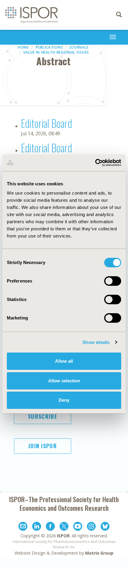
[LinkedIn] (36, 527)
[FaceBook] (50, 527)
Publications (49, 47)
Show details (96, 342)
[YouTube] (77, 527)
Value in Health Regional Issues (56, 52)
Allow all (64, 361)
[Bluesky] (105, 527)
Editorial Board (46, 123)
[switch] (112, 281)
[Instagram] (91, 527)
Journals (79, 47)
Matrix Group (99, 553)
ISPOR (63, 535)
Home (23, 47)
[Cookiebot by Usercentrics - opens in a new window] (95, 163)
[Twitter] (64, 527)
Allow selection (64, 380)
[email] (22, 527)
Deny (64, 400)
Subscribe (42, 416)
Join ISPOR (42, 446)
